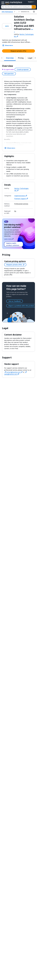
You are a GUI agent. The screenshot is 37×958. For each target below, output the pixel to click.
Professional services (21, 204)
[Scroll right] (35, 58)
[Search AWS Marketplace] (34, 7)
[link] (26, 12)
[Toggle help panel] (33, 11)
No (15, 211)
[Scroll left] (1, 58)
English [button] (30, 2)
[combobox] (16, 7)
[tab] (10, 58)
